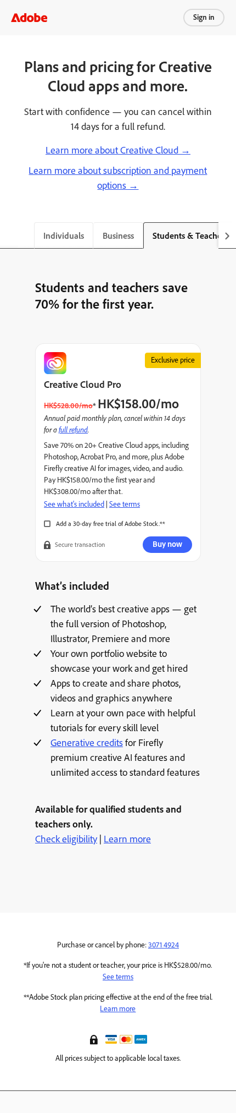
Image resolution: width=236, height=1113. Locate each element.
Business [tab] (118, 236)
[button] (95, 1038)
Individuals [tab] (63, 236)
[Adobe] (29, 17)
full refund (73, 429)
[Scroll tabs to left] (9, 235)
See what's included (74, 504)
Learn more (127, 839)
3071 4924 (163, 945)
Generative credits (86, 743)
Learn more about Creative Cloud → (118, 150)
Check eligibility (66, 839)
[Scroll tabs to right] (227, 235)
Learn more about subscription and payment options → (118, 178)
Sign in (204, 17)
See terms (124, 504)
